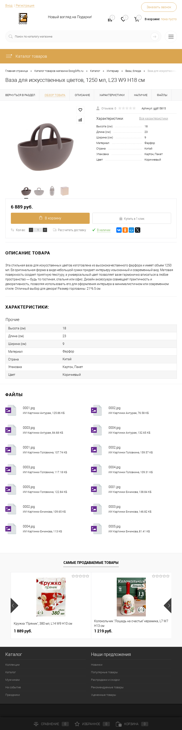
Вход (8, 5)
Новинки (96, 664)
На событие (13, 687)
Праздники (12, 695)
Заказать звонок (159, 7)
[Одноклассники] (125, 230)
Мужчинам (12, 679)
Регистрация (25, 5)
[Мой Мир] (131, 230)
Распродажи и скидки (105, 679)
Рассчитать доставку (72, 230)
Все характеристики (153, 118)
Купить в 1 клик (134, 218)
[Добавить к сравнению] (80, 120)
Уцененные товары (103, 695)
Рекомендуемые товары (107, 687)
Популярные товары (104, 672)
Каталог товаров (31, 56)
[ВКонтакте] (119, 230)
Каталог (10, 672)
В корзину (53, 218)
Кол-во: (21, 230)
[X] (137, 230)
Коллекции (12, 664)
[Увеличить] (45, 142)
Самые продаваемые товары (91, 562)
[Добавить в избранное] (80, 110)
